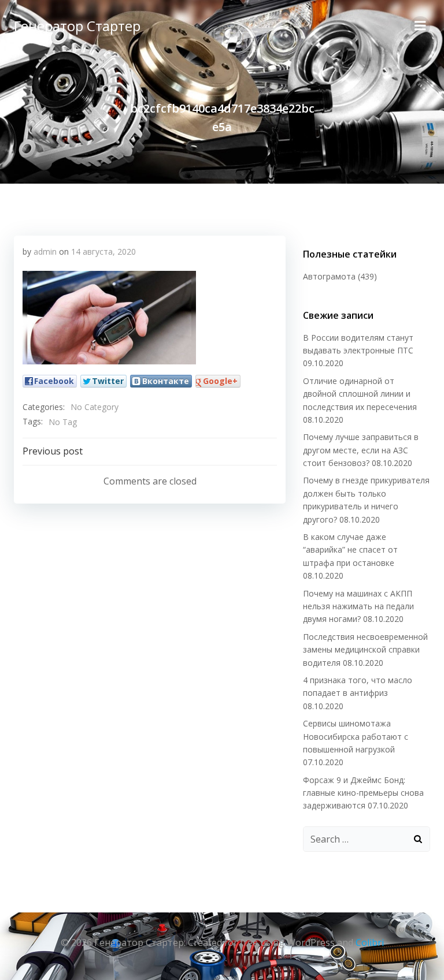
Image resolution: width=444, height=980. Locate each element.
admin (45, 251)
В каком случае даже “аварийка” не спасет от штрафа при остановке (350, 549)
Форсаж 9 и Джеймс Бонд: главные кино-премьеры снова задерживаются (363, 792)
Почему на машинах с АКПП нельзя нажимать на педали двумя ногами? (358, 606)
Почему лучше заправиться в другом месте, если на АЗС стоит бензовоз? (361, 449)
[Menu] (420, 26)
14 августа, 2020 (103, 251)
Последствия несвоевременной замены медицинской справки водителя (365, 649)
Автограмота (329, 276)
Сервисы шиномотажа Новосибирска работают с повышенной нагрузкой (355, 736)
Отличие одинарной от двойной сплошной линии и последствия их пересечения (360, 393)
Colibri (370, 942)
